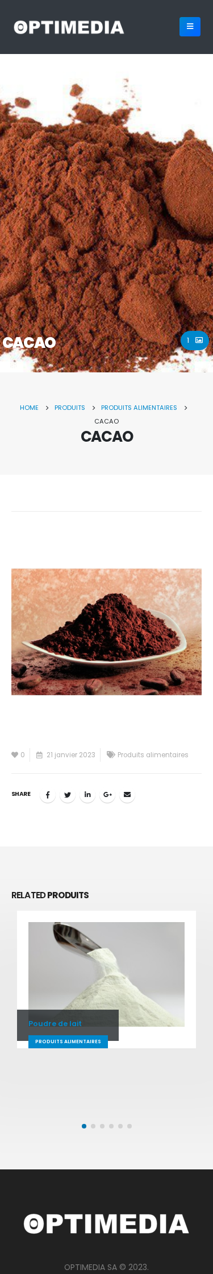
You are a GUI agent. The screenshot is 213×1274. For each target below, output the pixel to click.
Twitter (68, 795)
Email (127, 795)
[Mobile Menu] (190, 26)
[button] (84, 1126)
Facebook (48, 795)
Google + (107, 795)
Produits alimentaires (153, 755)
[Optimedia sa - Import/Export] (69, 27)
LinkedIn (87, 795)
